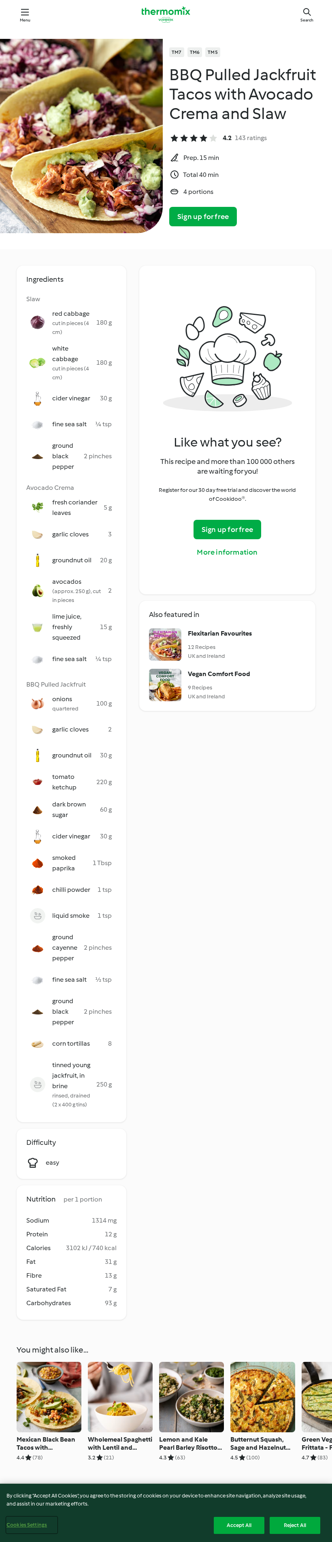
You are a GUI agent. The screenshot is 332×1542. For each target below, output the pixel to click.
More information (227, 552)
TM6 (195, 52)
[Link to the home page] (166, 14)
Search (306, 20)
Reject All (295, 1525)
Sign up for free (203, 216)
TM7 (177, 52)
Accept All (239, 1525)
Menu (25, 20)
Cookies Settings (26, 1525)
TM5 (213, 52)
